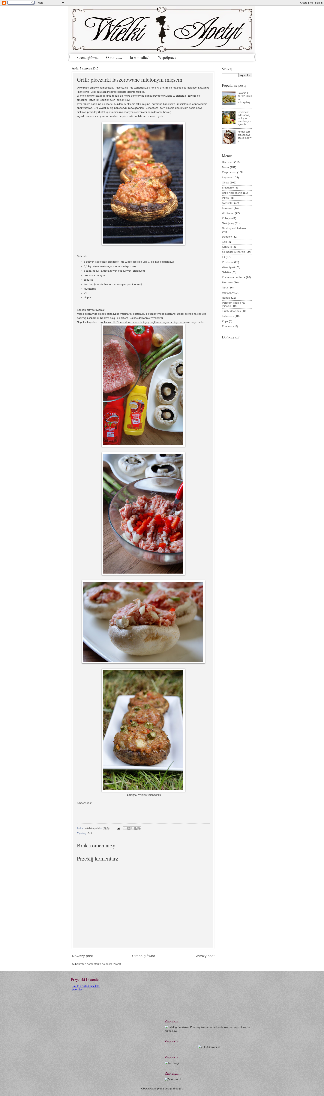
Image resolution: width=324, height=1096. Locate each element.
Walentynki (228, 267)
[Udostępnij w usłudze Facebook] (136, 828)
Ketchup (88, 284)
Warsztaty (228, 292)
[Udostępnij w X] (132, 828)
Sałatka (226, 272)
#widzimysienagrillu (149, 794)
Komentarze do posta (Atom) (104, 964)
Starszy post (204, 956)
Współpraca (167, 57)
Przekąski (227, 262)
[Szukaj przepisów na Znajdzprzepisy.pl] (172, 1063)
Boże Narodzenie (232, 192)
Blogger (177, 1088)
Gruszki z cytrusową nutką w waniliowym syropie (244, 118)
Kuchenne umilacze (233, 277)
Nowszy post (82, 956)
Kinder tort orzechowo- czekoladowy (244, 136)
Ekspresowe (229, 172)
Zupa (225, 321)
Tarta (225, 287)
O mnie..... (114, 57)
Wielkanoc (228, 213)
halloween (228, 316)
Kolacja (226, 218)
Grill (90, 833)
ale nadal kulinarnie (233, 251)
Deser (225, 167)
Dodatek (227, 236)
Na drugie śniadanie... (235, 228)
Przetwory (228, 326)
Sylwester (227, 203)
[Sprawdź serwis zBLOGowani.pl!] (209, 1047)
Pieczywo (227, 282)
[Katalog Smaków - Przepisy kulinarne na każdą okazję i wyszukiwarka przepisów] (209, 1031)
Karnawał (227, 208)
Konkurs (227, 246)
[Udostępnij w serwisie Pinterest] (139, 828)
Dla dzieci (227, 162)
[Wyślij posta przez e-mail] (118, 828)
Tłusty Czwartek (231, 311)
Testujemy (228, 223)
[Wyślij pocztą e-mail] (125, 828)
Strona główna (87, 57)
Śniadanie (228, 187)
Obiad (225, 182)
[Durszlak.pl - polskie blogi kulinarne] (173, 1079)
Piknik (225, 198)
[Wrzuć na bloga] (128, 828)
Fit (223, 257)
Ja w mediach (140, 57)
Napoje (226, 297)
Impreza (227, 177)
